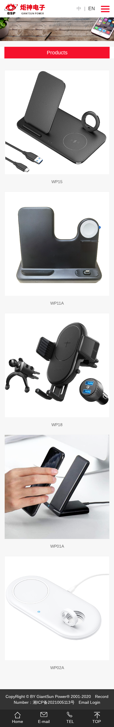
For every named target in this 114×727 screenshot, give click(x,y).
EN (91, 8)
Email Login (89, 702)
